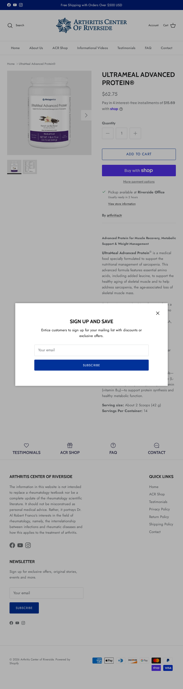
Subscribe (91, 365)
